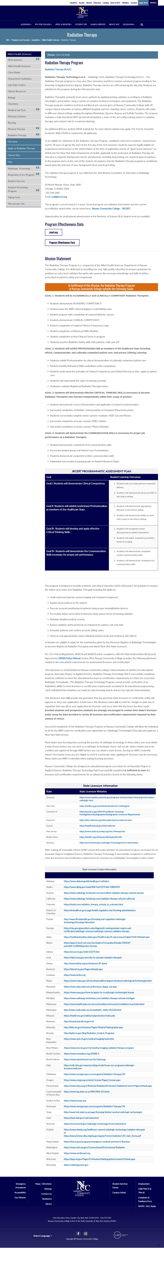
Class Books (14, 72)
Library (48, 1203)
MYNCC (153, 3)
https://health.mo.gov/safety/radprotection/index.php (89, 1015)
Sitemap (48, 1188)
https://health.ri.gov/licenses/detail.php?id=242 (101, 837)
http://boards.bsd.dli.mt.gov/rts (79, 1021)
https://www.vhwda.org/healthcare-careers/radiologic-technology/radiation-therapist (104, 1129)
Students (73, 3)
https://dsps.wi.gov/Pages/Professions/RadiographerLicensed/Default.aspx (99, 1159)
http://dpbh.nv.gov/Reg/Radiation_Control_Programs (89, 1033)
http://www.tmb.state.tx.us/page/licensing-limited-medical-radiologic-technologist (103, 1112)
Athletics (125, 3)
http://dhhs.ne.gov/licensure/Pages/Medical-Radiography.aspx (93, 1027)
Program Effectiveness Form (62, 242)
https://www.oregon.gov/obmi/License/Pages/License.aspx (92, 1080)
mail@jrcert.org (59, 196)
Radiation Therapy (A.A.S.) (58, 69)
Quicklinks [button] (128, 24)
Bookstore (47, 1198)
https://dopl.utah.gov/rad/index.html (81, 1118)
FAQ (10, 161)
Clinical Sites (14, 155)
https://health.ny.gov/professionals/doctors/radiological (105, 806)
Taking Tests (14, 197)
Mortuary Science (17, 116)
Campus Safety (119, 1192)
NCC (8, 40)
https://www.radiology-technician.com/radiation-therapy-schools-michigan (99, 998)
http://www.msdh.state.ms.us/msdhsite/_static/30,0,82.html (92, 1010)
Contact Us (46, 1193)
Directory (97, 3)
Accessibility (20, 1192)
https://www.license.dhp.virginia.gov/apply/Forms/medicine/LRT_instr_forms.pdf (102, 1136)
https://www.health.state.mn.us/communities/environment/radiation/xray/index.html (104, 1004)
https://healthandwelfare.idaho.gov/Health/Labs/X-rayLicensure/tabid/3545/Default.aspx (107, 937)
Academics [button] (25, 24)
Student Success (16, 181)
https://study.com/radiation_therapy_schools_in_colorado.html (93, 904)
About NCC (114, 24)
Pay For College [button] (42, 24)
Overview (12, 141)
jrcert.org (53, 232)
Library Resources (17, 91)
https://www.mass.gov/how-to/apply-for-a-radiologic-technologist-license (99, 992)
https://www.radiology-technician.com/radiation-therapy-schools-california (99, 898)
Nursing (12, 122)
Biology (11, 97)
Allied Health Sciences (50, 40)
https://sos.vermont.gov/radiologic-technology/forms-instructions (109, 842)
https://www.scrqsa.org (75, 1100)
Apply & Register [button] (62, 24)
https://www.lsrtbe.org (74, 975)
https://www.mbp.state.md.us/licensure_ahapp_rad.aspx (90, 986)
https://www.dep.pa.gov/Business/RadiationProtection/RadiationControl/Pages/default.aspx (108, 1085)
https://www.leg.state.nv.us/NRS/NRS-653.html (86, 1091)
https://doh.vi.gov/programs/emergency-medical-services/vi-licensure (97, 1141)
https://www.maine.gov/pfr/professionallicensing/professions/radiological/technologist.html (108, 980)
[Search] (142, 24)
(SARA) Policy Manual (69, 658)
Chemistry (13, 103)
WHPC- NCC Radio (147, 1206)
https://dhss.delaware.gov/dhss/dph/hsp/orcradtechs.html (106, 820)
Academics (36, 40)
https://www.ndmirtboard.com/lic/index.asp (85, 1059)
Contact (134, 3)
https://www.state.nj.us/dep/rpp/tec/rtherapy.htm (102, 831)
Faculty (81, 3)
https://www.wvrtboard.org (77, 1153)
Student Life (81, 24)
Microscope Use (16, 203)
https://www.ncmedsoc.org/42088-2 (81, 1053)
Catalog (106, 3)
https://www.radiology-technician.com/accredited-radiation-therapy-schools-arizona (104, 893)
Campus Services (97, 24)
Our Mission (20, 1197)
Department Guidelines (20, 78)
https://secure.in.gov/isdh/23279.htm (82, 951)
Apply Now (143, 3)
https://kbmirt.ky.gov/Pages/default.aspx (83, 969)
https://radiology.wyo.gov (76, 1164)
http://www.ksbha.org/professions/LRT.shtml (85, 963)
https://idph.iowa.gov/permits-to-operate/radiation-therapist (93, 957)
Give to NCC (115, 3)
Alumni (89, 3)
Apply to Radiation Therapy (21, 148)
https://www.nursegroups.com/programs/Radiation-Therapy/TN (94, 1106)
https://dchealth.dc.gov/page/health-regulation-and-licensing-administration (100, 910)
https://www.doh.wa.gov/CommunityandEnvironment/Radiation (94, 1147)
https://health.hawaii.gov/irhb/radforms (97, 825)
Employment (144, 1183)
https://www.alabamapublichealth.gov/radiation (86, 881)
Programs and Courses (20, 40)
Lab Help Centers (17, 85)
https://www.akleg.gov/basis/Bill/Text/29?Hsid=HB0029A (92, 887)
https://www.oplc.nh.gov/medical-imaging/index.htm (89, 1039)
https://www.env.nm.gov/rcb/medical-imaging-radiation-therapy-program (99, 1047)
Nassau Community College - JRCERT (111, 208)
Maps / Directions (43, 1183)
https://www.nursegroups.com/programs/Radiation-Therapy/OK (94, 1074)
